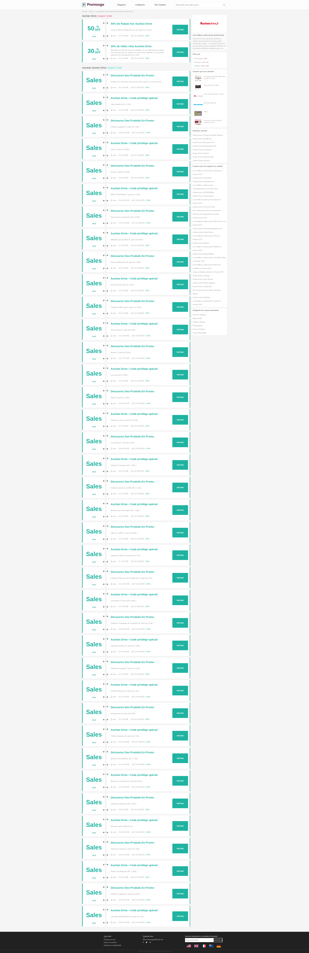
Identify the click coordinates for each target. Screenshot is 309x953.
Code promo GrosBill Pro (202, 139)
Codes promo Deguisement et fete (206, 214)
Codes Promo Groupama (202, 150)
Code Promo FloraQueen (202, 286)
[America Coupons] (188, 948)
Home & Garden (199, 329)
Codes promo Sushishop (202, 178)
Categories (140, 5)
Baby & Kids (197, 318)
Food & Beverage (199, 333)
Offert (205, 112)
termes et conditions (110, 942)
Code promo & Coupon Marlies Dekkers (208, 135)
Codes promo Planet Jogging (204, 283)
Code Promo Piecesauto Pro (203, 142)
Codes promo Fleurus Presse (204, 207)
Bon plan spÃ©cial (210, 103)
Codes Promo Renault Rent (203, 157)
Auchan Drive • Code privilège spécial (134, 98)
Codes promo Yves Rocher (203, 279)
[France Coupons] (203, 948)
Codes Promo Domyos (201, 160)
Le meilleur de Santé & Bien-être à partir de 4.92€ (214, 77)
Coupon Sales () (201, 66)
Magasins (121, 5)
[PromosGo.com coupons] (93, 5)
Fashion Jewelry (199, 322)
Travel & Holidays (199, 315)
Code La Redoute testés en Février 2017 (208, 272)
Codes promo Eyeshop (201, 297)
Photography (197, 326)
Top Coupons (160, 5)
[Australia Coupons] (211, 948)
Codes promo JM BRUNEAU (203, 192)
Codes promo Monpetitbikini (203, 254)
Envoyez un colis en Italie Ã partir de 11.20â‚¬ (213, 121)
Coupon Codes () (201, 62)
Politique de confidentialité (112, 945)
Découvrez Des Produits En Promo (132, 75)
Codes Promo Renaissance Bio (204, 146)
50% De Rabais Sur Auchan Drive (131, 23)
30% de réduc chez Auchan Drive (131, 46)
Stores (91, 11)
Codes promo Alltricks (201, 243)
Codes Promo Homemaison (203, 196)
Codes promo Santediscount (203, 181)
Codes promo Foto (200, 218)
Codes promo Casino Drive (203, 232)
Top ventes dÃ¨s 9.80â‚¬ (212, 85)
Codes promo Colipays (201, 276)
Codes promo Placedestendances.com (207, 229)
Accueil (84, 11)
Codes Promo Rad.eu (201, 153)
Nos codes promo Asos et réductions (207, 210)
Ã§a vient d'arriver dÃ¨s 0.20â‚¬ (214, 94)
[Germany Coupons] (218, 948)
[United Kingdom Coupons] (196, 948)
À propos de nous (109, 939)
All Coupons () (200, 58)
